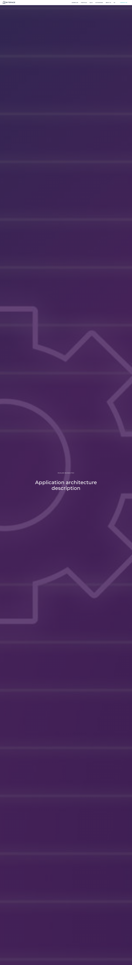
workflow (75, 2)
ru (114, 2)
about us (108, 2)
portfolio (84, 2)
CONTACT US (123, 2)
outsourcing (99, 2)
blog (91, 2)
